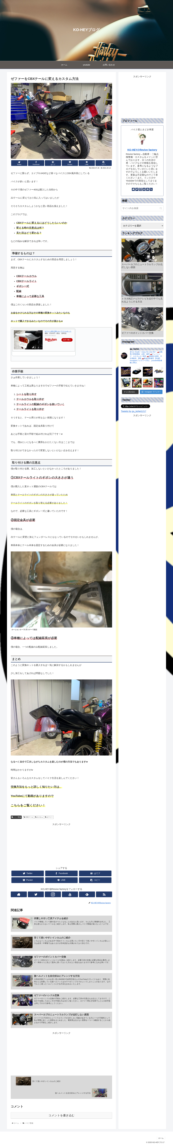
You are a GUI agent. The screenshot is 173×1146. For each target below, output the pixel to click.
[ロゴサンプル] (148, 372)
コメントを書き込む (61, 1115)
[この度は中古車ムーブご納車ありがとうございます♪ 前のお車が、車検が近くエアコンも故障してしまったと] (126, 383)
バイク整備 (17, 817)
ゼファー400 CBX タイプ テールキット (58, 331)
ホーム (161, 1138)
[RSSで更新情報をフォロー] (104, 894)
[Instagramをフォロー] (53, 894)
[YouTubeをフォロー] (70, 894)
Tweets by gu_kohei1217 (133, 411)
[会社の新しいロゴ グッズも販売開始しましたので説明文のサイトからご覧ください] (126, 372)
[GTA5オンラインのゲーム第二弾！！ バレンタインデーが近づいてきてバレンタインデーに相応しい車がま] (159, 383)
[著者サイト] (19, 894)
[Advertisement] (61, 844)
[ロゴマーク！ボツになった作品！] (137, 372)
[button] (161, 208)
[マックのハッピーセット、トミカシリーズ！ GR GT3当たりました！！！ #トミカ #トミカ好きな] (137, 383)
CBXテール (29, 817)
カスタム (39, 817)
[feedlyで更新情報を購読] (87, 894)
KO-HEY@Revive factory (142, 149)
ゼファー (49, 817)
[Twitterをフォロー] (36, 894)
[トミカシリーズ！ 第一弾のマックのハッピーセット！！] (148, 383)
